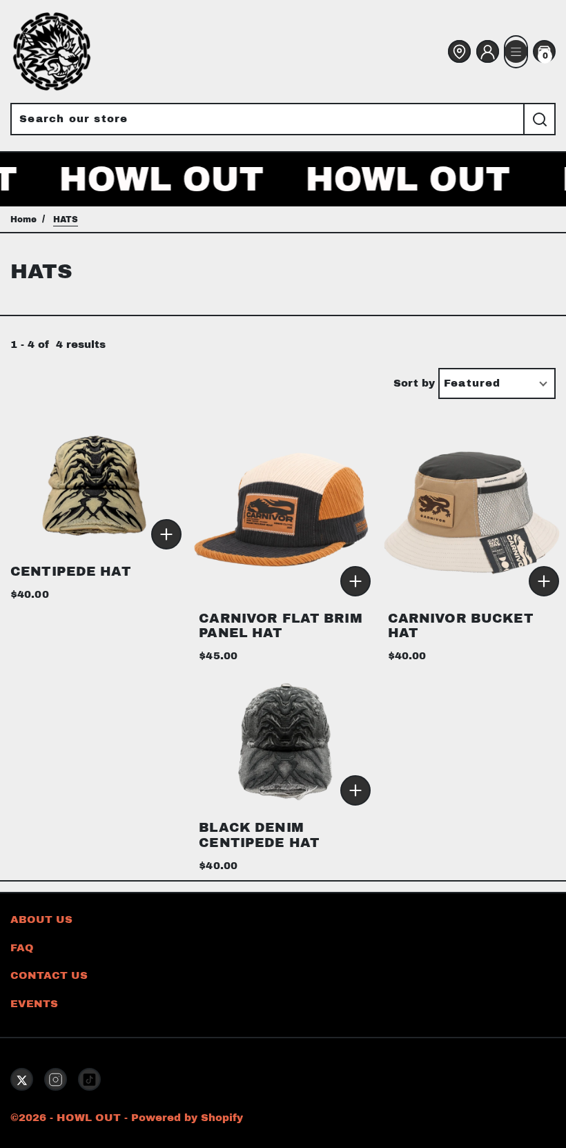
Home (23, 219)
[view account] (487, 51)
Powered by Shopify (187, 1117)
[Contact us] (459, 51)
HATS (65, 219)
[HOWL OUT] (51, 51)
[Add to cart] (166, 533)
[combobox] (266, 119)
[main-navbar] (516, 51)
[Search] (539, 119)
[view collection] (94, 485)
